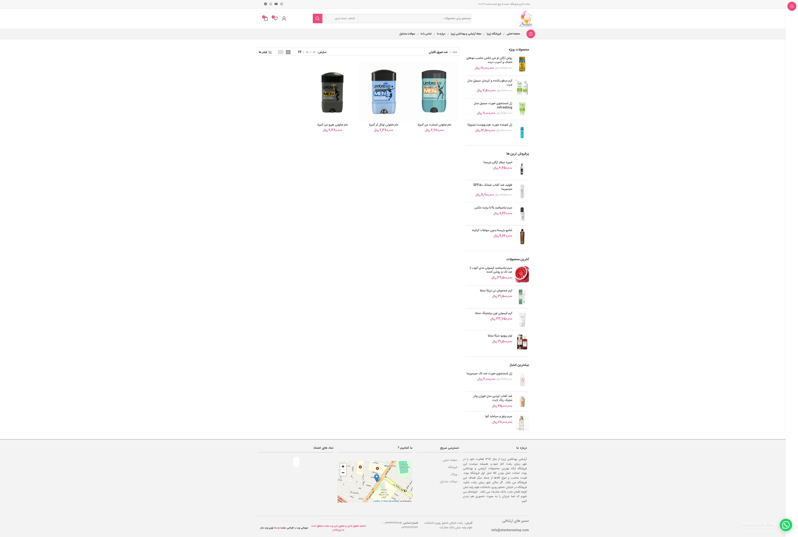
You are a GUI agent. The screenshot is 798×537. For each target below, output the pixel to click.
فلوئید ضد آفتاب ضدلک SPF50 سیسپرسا (492, 187)
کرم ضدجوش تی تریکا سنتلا (496, 291)
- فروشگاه (453, 467)
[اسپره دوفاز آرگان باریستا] (522, 169)
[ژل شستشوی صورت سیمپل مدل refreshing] (522, 109)
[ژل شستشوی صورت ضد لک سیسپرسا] (522, 380)
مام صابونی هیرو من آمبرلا (332, 124)
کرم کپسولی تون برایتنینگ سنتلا (493, 314)
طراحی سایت (287, 528)
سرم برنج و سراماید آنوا (498, 417)
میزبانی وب (302, 528)
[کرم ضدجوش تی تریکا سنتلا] (522, 297)
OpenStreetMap (391, 501)
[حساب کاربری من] (284, 18)
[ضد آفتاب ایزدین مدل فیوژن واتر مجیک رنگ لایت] (522, 401)
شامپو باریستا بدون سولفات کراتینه (492, 231)
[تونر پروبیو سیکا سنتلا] (522, 342)
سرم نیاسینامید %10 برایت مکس (493, 208)
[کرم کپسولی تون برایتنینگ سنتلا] (522, 320)
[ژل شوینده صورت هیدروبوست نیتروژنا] (522, 131)
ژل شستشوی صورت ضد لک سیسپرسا (489, 374)
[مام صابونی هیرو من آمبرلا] (332, 91)
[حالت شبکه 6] (280, 52)
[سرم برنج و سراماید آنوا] (522, 423)
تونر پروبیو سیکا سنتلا (500, 336)
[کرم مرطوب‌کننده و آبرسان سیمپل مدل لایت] (522, 87)
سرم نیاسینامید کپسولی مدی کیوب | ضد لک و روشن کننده (491, 270)
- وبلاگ (454, 474)
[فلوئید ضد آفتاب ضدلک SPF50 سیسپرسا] (522, 191)
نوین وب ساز (267, 528)
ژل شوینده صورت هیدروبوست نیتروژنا (490, 125)
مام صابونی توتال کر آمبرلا (383, 124)
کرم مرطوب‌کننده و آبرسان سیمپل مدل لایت (489, 83)
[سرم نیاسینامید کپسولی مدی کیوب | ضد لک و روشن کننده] (522, 274)
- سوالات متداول (449, 481)
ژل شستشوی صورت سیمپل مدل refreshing (493, 106)
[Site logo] (526, 18)
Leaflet (376, 501)
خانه (454, 52)
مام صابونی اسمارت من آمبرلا (434, 124)
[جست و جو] (317, 18)
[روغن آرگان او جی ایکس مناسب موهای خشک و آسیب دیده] (522, 64)
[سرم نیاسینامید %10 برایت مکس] (522, 214)
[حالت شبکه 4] (288, 52)
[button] (376, 478)
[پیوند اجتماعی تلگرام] (265, 4)
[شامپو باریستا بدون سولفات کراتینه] (522, 237)
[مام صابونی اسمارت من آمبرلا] (434, 91)
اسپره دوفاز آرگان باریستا (498, 163)
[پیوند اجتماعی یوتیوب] (276, 4)
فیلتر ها (263, 52)
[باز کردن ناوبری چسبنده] (530, 34)
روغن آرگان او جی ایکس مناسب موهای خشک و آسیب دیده (489, 60)
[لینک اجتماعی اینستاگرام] (281, 4)
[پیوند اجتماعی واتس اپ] (270, 4)
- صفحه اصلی (451, 460)
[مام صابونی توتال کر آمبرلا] (383, 91)
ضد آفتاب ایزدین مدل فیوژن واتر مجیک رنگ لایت (492, 398)
